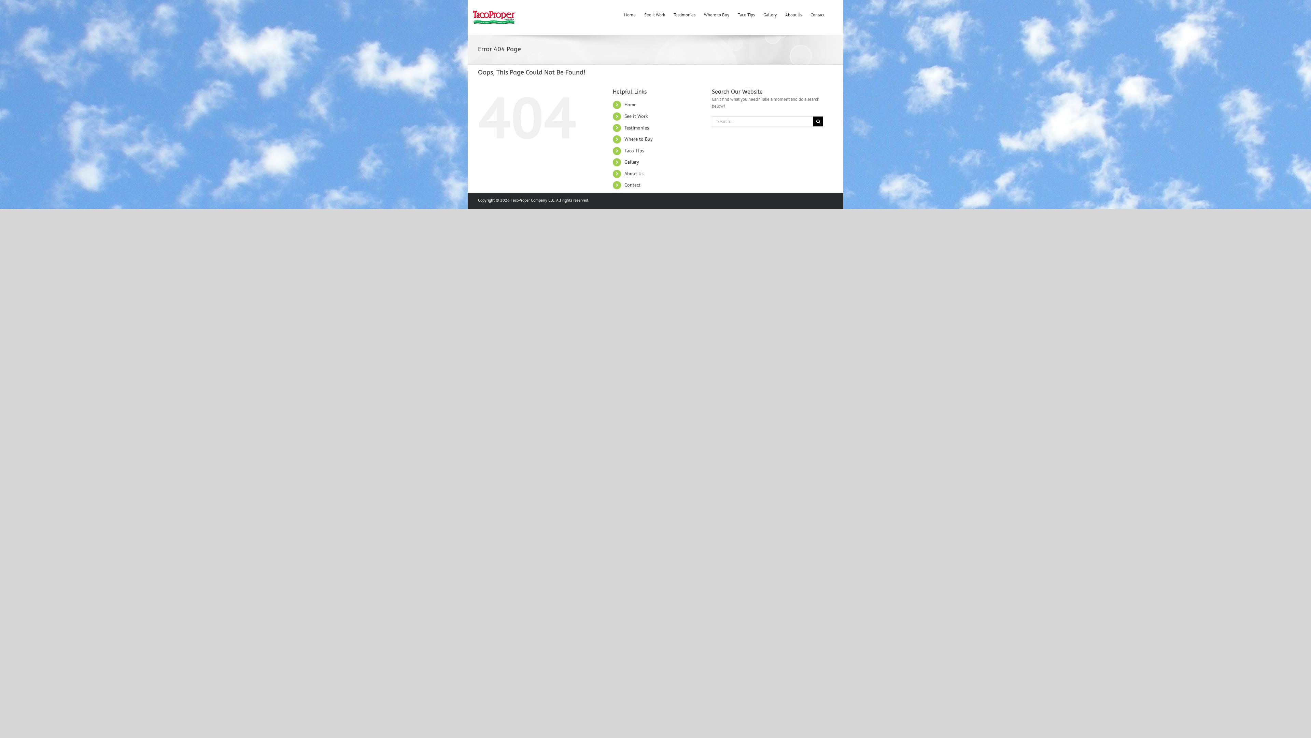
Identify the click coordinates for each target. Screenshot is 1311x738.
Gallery (631, 162)
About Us (634, 173)
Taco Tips (634, 151)
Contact (632, 185)
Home (630, 104)
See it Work (636, 116)
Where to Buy (638, 139)
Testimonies (636, 128)
